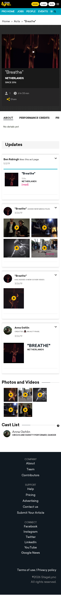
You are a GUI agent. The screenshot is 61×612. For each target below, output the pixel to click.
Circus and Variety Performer (29, 435)
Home (6, 21)
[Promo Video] (33, 52)
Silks (24, 179)
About (8, 118)
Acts (17, 21)
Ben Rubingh (11, 160)
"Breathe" (28, 173)
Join (52, 4)
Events (43, 11)
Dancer (52, 435)
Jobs (20, 11)
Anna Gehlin (21, 432)
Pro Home (8, 11)
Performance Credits (34, 118)
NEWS (35, 4)
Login (43, 4)
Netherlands (14, 78)
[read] (25, 185)
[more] (50, 254)
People (31, 11)
